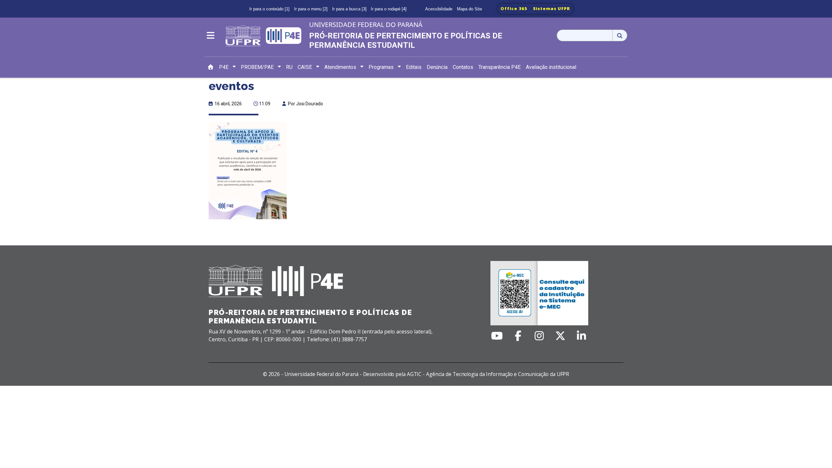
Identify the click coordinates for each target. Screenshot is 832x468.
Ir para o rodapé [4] (389, 8)
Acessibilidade (438, 8)
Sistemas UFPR (551, 8)
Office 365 (513, 8)
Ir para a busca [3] (349, 8)
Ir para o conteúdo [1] (269, 8)
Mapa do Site (469, 8)
